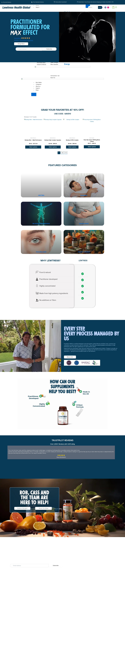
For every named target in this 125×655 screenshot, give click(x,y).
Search (100, 7)
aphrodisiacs (83, 195)
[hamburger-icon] (88, 6)
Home (37, 5)
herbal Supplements (84, 251)
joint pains (41, 195)
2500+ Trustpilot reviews (23, 40)
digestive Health (84, 223)
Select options (33, 147)
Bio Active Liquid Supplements (41, 223)
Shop (37, 7)
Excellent (17, 38)
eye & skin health (41, 251)
